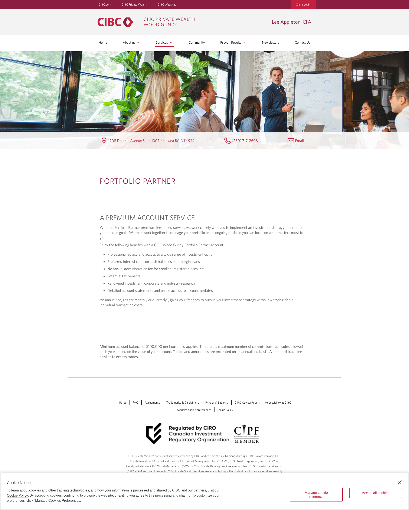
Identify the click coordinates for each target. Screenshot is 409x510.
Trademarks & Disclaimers (182, 402)
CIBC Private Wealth (134, 4)
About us (129, 42)
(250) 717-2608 (245, 140)
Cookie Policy (225, 409)
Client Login (303, 4)
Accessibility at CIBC (278, 402)
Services (162, 42)
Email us (301, 140)
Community (197, 42)
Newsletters (270, 42)
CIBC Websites (167, 4)
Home (103, 42)
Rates (122, 402)
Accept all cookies (375, 493)
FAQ (135, 402)
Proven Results (231, 42)
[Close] (399, 482)
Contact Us (302, 42)
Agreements (152, 402)
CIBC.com (105, 4)
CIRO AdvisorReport (247, 402)
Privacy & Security (216, 402)
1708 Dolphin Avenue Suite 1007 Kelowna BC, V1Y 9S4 (151, 140)
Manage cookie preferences (194, 409)
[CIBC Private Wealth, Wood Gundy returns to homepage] (183, 22)
